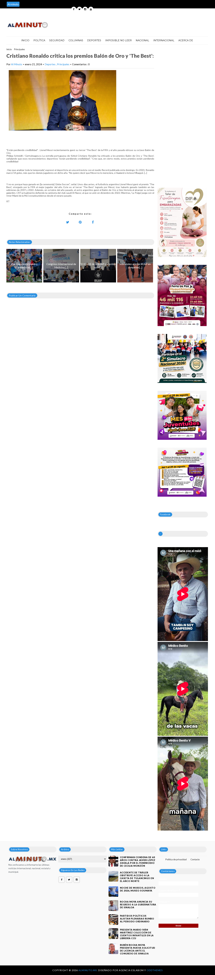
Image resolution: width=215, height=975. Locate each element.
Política (39, 40)
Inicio (25, 40)
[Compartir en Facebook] (93, 222)
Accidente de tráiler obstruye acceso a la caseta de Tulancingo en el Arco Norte (137, 876)
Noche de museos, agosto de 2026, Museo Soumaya (138, 889)
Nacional (142, 40)
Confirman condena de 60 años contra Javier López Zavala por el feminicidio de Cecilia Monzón (137, 861)
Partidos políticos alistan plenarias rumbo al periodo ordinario (137, 918)
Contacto (195, 859)
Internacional (163, 40)
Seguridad (56, 40)
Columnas (76, 40)
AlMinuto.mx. (88, 970)
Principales (19, 49)
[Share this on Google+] (80, 222)
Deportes (94, 40)
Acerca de (185, 40)
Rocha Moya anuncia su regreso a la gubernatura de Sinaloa (138, 904)
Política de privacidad (176, 859)
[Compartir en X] (67, 222)
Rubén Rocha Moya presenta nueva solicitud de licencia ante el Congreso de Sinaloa (137, 949)
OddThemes (155, 970)
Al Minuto (16, 64)
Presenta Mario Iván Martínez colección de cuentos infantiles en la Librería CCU (137, 934)
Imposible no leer (118, 40)
